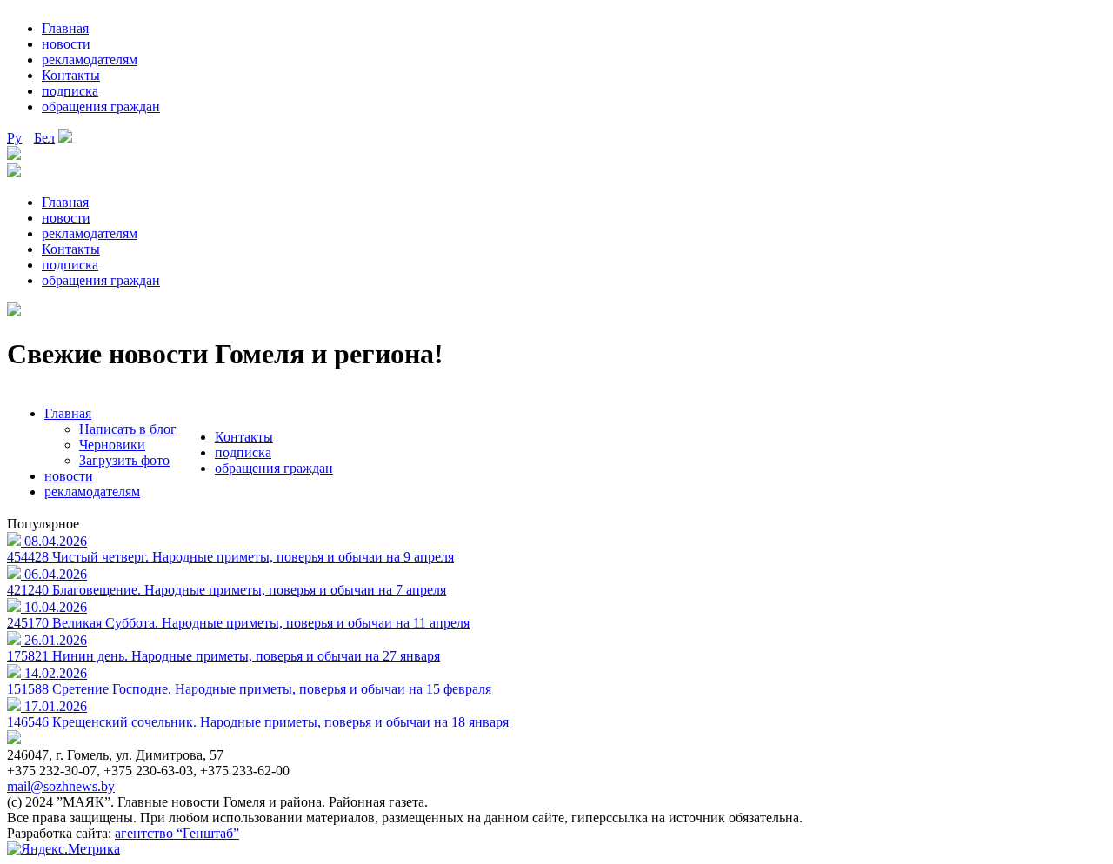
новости (66, 44)
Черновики (112, 444)
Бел (44, 137)
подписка (70, 90)
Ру (14, 137)
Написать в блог (128, 429)
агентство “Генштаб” (177, 833)
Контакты (71, 75)
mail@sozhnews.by (61, 786)
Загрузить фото (124, 460)
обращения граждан (101, 106)
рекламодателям (89, 59)
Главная (65, 28)
